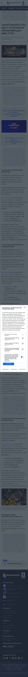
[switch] (22, 338)
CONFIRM (8, 363)
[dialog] (14, 338)
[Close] (25, 307)
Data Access (14, 369)
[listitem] (14, 335)
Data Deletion (5, 369)
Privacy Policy (22, 369)
